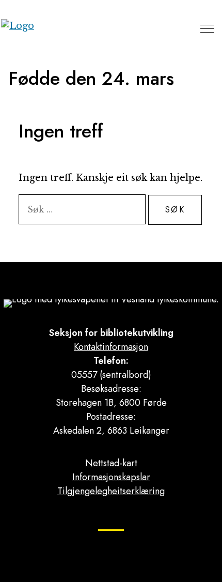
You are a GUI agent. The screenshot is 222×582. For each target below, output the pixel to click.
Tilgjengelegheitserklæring (111, 491)
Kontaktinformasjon (111, 347)
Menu (207, 28)
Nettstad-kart (111, 463)
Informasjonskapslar (111, 477)
